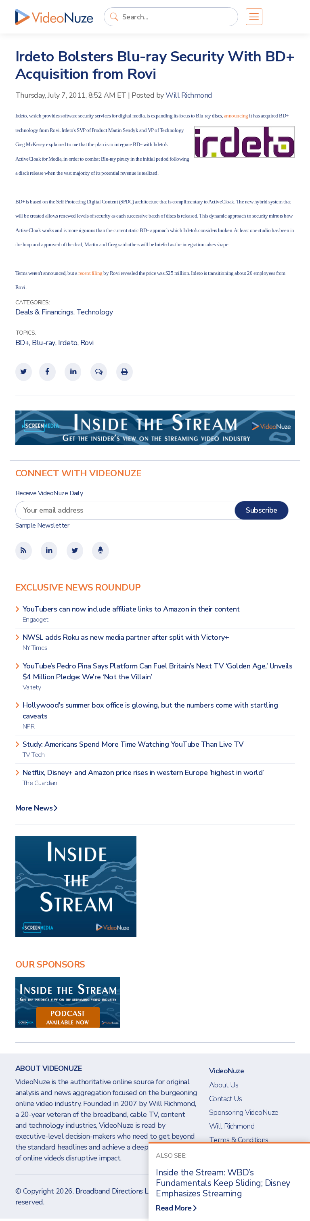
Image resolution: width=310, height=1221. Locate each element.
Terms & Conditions (238, 1140)
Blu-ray (43, 343)
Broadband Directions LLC (116, 1191)
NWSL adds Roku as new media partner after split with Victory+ (126, 642)
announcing (236, 116)
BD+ (22, 343)
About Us (224, 1085)
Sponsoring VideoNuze (244, 1112)
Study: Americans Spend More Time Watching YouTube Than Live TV (133, 749)
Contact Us (225, 1099)
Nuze (54, 17)
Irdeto (68, 343)
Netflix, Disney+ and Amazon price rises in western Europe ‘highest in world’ (143, 777)
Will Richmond (188, 95)
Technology (94, 312)
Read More (174, 1208)
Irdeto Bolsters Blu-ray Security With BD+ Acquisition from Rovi (155, 65)
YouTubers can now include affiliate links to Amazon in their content (131, 614)
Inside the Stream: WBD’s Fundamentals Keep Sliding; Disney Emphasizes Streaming (223, 1183)
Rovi (87, 343)
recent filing (90, 273)
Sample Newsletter (42, 525)
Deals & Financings (44, 312)
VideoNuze (226, 1071)
